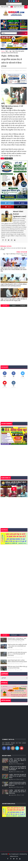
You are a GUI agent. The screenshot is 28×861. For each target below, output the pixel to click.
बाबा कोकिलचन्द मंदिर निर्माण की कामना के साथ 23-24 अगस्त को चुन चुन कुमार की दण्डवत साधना (17, 654)
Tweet (9, 203)
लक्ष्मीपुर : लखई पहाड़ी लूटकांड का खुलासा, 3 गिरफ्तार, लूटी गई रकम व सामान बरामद (17, 792)
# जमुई (10, 158)
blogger (5, 305)
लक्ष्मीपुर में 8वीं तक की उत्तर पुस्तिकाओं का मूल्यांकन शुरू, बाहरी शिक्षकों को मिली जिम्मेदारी (17, 768)
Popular (14, 635)
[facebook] (9, 1)
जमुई (3, 6)
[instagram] (16, 1)
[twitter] (14, 1)
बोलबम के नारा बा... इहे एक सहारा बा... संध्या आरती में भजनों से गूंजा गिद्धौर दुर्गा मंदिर (17, 639)
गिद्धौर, (2, 72)
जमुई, (5, 72)
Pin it (9, 207)
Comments (23, 635)
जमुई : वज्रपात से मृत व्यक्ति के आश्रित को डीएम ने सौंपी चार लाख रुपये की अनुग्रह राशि (14, 299)
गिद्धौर (7, 51)
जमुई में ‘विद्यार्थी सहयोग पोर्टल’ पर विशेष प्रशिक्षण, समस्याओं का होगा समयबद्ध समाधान (14, 285)
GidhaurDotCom (14, 856)
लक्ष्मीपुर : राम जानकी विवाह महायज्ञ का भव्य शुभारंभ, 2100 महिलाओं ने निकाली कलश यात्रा (17, 760)
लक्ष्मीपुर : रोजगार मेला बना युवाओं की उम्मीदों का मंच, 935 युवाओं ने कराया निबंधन (17, 776)
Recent (5, 635)
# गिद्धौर (6, 158)
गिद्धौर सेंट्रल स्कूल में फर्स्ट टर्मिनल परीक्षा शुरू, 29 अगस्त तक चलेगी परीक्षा (17, 667)
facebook (22, 305)
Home (2, 51)
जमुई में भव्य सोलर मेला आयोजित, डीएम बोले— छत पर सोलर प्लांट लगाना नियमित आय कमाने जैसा (13, 269)
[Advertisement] (14, 322)
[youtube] (18, 1)
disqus (14, 305)
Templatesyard (14, 854)
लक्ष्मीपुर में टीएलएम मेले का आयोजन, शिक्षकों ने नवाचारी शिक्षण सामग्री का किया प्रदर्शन (17, 784)
